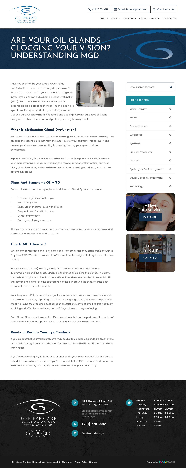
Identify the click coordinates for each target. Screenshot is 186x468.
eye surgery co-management (146, 169)
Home (104, 18)
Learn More (149, 217)
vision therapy (138, 109)
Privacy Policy (81, 462)
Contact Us (169, 18)
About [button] (115, 18)
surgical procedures (141, 152)
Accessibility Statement (61, 462)
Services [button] (128, 18)
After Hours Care (165, 9)
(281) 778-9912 (100, 9)
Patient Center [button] (148, 18)
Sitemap (93, 462)
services (134, 117)
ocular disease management (146, 177)
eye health (135, 143)
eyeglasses (136, 134)
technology (136, 186)
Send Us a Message (93, 433)
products (135, 160)
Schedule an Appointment (132, 9)
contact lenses (138, 126)
